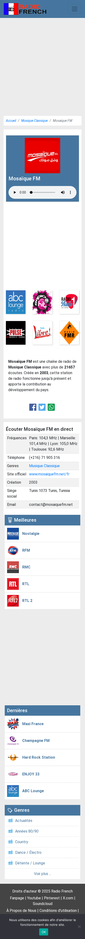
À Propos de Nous (21, 910)
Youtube (34, 898)
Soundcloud (42, 903)
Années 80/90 (26, 831)
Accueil (11, 121)
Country (21, 842)
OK (44, 932)
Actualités (23, 820)
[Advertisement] (42, 65)
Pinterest (52, 898)
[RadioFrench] (25, 9)
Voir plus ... (42, 873)
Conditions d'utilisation (58, 910)
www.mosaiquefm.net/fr (49, 474)
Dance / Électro (28, 852)
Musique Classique (34, 121)
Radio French (62, 891)
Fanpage (17, 898)
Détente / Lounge (30, 863)
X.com (68, 898)
